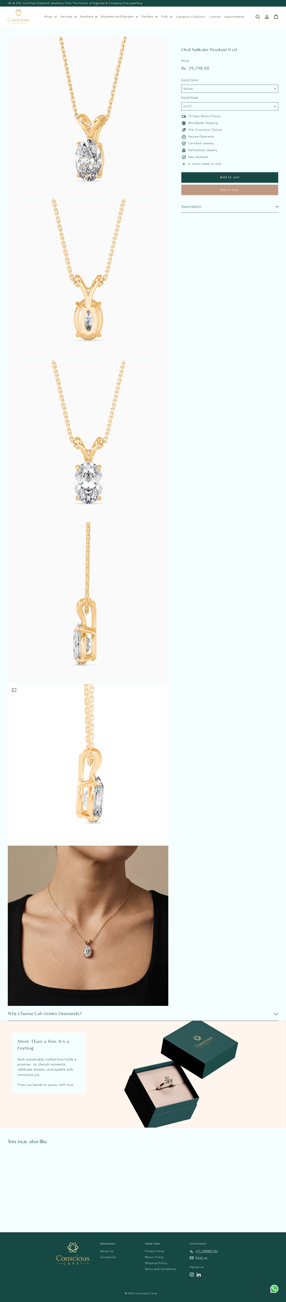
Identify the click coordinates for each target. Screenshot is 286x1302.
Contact (215, 16)
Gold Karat (189, 98)
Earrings (67, 16)
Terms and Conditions (160, 1269)
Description (191, 206)
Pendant (148, 16)
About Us (107, 1251)
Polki (165, 16)
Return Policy (154, 1257)
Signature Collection (191, 16)
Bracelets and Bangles (118, 16)
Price (185, 61)
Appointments (235, 16)
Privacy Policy (154, 1251)
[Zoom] (88, 117)
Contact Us (108, 1257)
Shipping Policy (156, 1263)
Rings (49, 16)
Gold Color (189, 80)
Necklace (87, 16)
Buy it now (230, 190)
